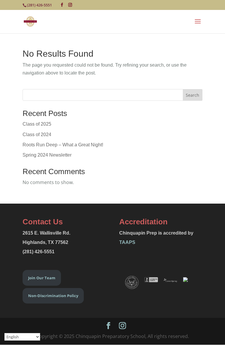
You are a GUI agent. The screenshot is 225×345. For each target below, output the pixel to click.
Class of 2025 (37, 124)
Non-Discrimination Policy (53, 295)
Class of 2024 (37, 134)
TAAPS (127, 242)
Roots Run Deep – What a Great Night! (63, 144)
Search (192, 95)
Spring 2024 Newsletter (47, 154)
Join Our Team (41, 277)
